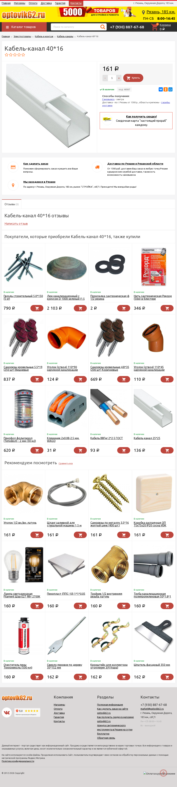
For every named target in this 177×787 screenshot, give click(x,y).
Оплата (33, 3)
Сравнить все (66, 463)
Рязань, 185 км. (161, 12)
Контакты (76, 3)
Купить (136, 77)
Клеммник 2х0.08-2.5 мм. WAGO (63, 439)
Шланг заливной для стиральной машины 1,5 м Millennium (64, 525)
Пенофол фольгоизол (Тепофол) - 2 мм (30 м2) (20, 439)
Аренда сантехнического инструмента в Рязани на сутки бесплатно (114, 729)
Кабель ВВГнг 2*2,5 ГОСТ (106, 438)
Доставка (46, 3)
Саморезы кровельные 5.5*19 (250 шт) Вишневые (23, 368)
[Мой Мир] (170, 89)
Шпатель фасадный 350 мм (152, 664)
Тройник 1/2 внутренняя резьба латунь (106, 595)
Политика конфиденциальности (18, 761)
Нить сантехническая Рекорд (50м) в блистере (153, 297)
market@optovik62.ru (152, 708)
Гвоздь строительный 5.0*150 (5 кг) (23, 297)
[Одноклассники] (166, 89)
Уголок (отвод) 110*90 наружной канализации (62, 368)
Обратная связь (106, 738)
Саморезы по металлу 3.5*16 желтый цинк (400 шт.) (109, 524)
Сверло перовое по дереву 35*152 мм (64, 666)
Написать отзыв (16, 223)
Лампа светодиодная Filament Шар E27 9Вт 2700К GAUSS (22, 596)
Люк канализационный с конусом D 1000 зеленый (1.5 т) (66, 298)
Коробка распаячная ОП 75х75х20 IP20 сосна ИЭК (150, 524)
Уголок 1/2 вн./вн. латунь (20, 522)
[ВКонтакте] (161, 89)
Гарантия (60, 3)
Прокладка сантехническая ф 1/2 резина (109, 297)
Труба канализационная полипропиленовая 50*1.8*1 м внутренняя (152, 596)
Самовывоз (108, 99)
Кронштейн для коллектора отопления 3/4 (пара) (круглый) (109, 667)
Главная (6, 3)
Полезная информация (110, 704)
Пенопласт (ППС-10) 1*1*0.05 (66, 593)
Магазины (19, 3)
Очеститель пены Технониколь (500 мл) (18, 666)
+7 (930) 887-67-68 (127, 27)
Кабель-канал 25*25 (147, 438)
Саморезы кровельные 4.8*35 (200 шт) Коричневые (109, 368)
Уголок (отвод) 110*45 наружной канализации (149, 368)
